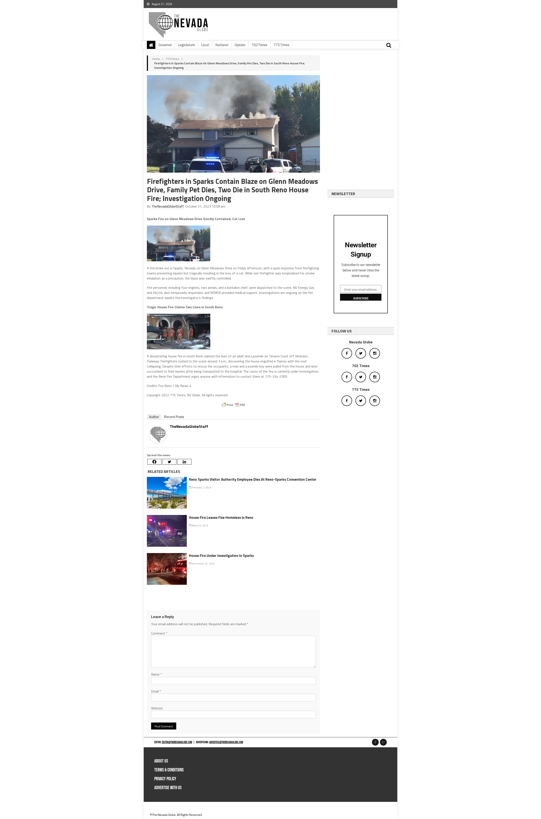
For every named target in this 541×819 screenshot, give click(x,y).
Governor (165, 45)
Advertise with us (168, 788)
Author (154, 417)
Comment (159, 633)
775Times (281, 45)
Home (156, 58)
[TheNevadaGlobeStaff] (157, 434)
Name (156, 674)
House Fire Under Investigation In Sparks (221, 555)
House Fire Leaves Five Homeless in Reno (221, 517)
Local (205, 45)
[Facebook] (154, 462)
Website (157, 708)
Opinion (240, 45)
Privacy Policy (165, 779)
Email (156, 691)
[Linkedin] (184, 462)
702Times (259, 45)
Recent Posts (174, 417)
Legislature (186, 45)
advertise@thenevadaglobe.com (226, 742)
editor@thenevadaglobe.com (177, 742)
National (221, 45)
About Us (161, 761)
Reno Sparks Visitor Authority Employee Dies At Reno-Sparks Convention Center (252, 479)
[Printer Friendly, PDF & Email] (233, 405)
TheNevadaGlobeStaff (168, 206)
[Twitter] (169, 462)
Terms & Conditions (169, 770)
